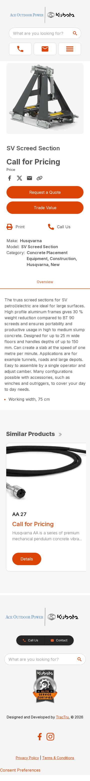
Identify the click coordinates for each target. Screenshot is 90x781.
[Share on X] (19, 178)
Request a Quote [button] (45, 192)
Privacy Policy (27, 758)
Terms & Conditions (58, 758)
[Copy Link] (39, 178)
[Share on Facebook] (9, 178)
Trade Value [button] (45, 207)
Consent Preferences (20, 770)
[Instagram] (50, 736)
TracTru (62, 717)
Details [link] (26, 558)
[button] (20, 49)
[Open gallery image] (45, 98)
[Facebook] (39, 736)
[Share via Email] (29, 178)
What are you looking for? (38, 33)
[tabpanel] (45, 99)
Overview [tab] (45, 282)
